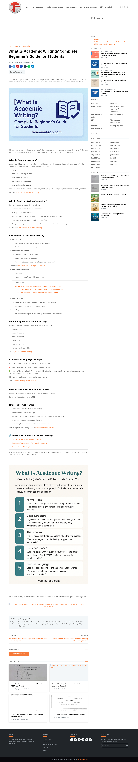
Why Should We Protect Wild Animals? (113, 195)
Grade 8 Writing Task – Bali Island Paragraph (68, 714)
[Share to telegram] (32, 66)
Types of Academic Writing (22, 352)
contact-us (46, 742)
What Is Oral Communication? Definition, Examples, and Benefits (114, 54)
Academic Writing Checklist (44, 428)
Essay (102, 51)
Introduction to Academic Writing (27, 193)
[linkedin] (75, 739)
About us (45, 747)
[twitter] (86, 739)
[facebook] (120, 7)
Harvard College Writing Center (23, 447)
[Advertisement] (48, 29)
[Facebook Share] (10, 66)
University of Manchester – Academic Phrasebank (29, 443)
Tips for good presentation (108, 89)
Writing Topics (108, 51)
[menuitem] (27, 7)
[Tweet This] (13, 66)
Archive (45, 750)
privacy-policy (47, 739)
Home (96, 40)
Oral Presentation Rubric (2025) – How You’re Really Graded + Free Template (113, 73)
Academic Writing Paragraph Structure (32, 266)
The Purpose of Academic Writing (30, 228)
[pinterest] (79, 739)
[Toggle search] (127, 7)
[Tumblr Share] (25, 66)
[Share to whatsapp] (28, 66)
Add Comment (20, 654)
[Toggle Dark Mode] (124, 7)
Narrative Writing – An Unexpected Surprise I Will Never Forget (38, 286)
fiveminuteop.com (82, 759)
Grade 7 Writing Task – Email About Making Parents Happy (36, 292)
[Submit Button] (127, 745)
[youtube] (82, 739)
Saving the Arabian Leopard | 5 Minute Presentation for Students (113, 205)
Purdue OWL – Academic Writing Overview (27, 439)
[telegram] (71, 739)
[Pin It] (17, 66)
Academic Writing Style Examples (24, 381)
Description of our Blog (50, 744)
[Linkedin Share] (21, 66)
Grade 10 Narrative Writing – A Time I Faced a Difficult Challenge (39, 289)
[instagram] (90, 739)
